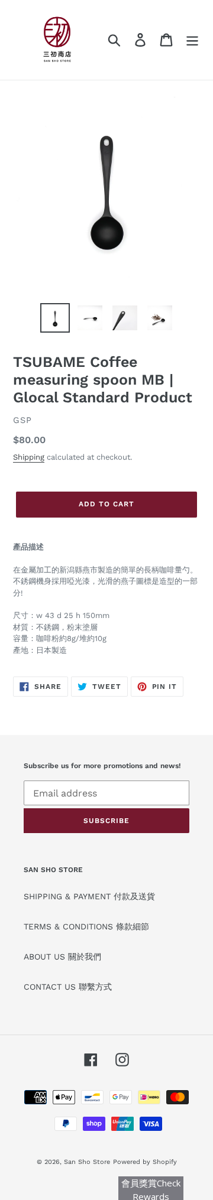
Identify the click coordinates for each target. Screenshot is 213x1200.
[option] (54, 318)
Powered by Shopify (145, 1162)
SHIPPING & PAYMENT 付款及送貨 (89, 896)
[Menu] (192, 40)
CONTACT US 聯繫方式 (68, 986)
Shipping (28, 457)
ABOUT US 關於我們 (62, 956)
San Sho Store (87, 1162)
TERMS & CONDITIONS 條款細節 (86, 926)
